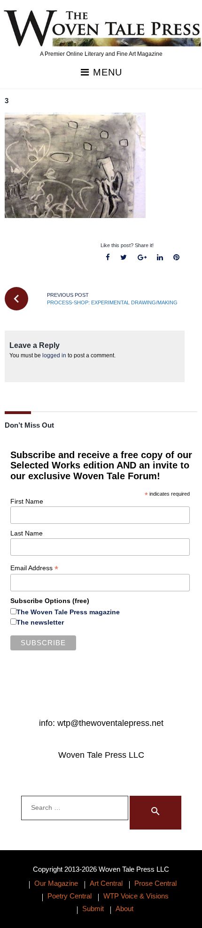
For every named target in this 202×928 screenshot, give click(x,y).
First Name (26, 501)
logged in (54, 355)
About (124, 909)
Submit (93, 909)
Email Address (34, 568)
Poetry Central (69, 896)
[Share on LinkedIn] (159, 257)
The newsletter (40, 622)
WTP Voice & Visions (136, 896)
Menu (106, 72)
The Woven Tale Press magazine (68, 612)
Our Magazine (56, 883)
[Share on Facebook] (108, 257)
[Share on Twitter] (124, 257)
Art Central (106, 883)
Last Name (26, 533)
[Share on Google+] (142, 257)
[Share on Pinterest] (176, 257)
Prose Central (155, 883)
